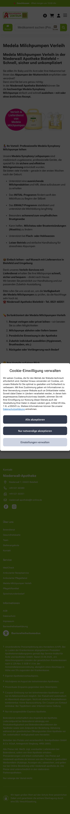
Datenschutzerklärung (14, 409)
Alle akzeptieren (35, 419)
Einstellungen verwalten (35, 442)
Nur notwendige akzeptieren (35, 430)
